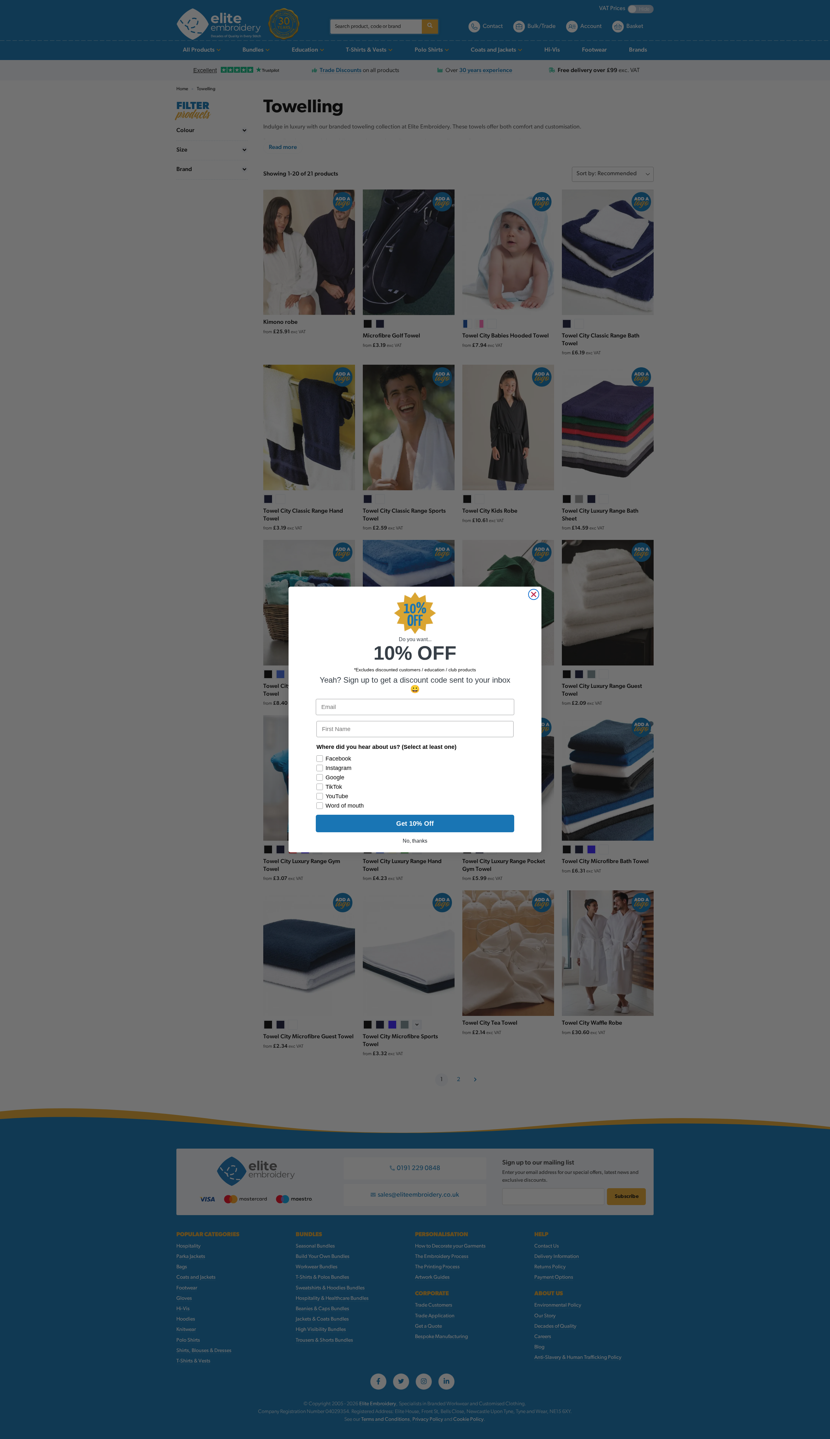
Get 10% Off (415, 823)
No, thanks (415, 841)
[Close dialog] (533, 594)
